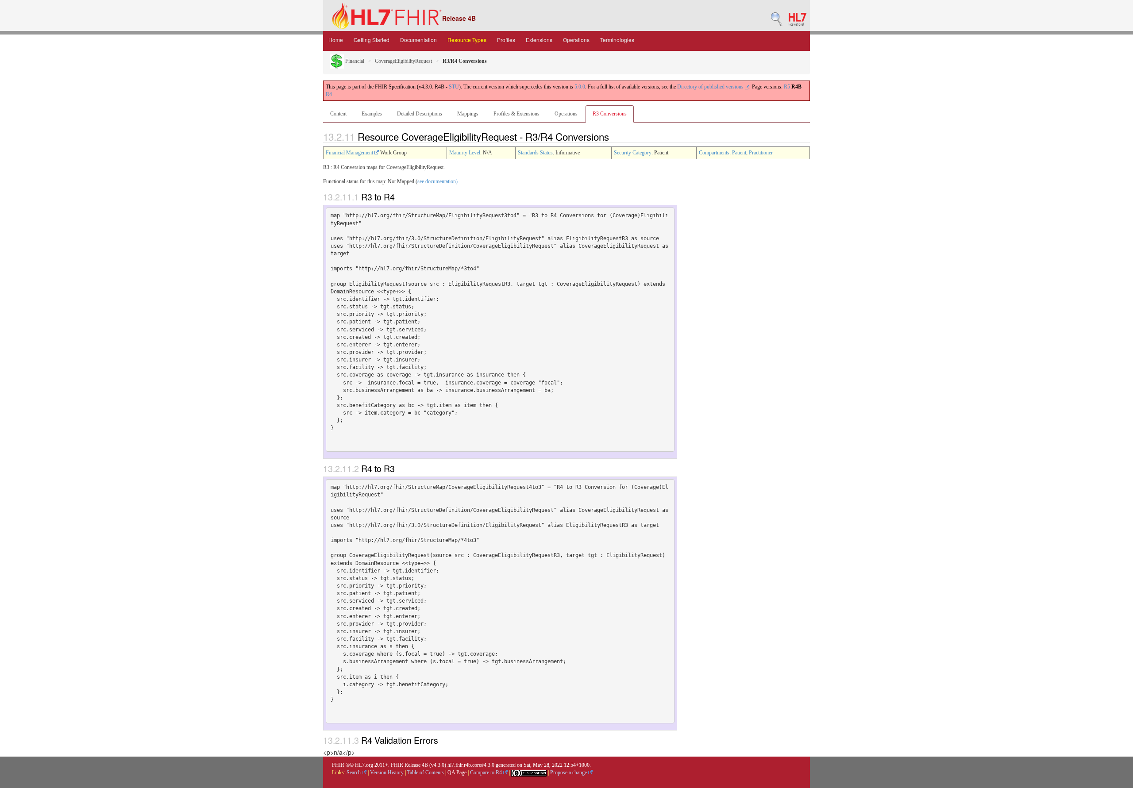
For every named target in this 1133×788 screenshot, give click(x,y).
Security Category (632, 153)
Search (354, 772)
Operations (576, 39)
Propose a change (569, 772)
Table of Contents (425, 772)
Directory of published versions (711, 87)
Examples (372, 114)
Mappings (467, 114)
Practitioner (761, 153)
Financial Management (350, 153)
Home (335, 39)
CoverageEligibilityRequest (403, 61)
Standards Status (535, 153)
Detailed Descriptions (419, 114)
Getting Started (371, 39)
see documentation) (437, 181)
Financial (354, 61)
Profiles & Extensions (516, 114)
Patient (739, 153)
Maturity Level (464, 153)
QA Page (456, 772)
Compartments (714, 153)
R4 (329, 94)
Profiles (506, 39)
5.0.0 (579, 87)
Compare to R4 (486, 772)
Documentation (418, 39)
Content (338, 114)
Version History (387, 772)
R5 (787, 87)
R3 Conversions (610, 114)
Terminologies (617, 39)
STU (454, 87)
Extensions (539, 39)
